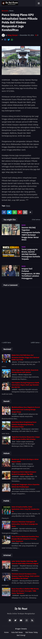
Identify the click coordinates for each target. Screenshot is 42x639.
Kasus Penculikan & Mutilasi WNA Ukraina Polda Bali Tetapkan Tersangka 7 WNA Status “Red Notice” (25, 591)
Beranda (5, 11)
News (11, 11)
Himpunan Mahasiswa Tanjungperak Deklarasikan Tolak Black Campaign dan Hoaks (25, 524)
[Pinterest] (20, 212)
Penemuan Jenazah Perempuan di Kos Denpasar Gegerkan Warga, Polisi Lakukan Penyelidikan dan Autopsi (25, 576)
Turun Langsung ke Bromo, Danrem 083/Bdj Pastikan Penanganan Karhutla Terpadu (31, 254)
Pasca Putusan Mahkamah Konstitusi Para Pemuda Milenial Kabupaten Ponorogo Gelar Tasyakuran (25, 539)
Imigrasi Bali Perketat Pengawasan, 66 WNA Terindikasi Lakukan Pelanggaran (31, 273)
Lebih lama (35, 343)
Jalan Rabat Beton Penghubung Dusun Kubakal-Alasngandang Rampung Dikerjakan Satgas (24, 424)
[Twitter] (9, 40)
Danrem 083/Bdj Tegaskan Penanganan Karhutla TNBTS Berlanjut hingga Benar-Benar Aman (31, 233)
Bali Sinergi (21, 635)
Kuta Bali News (17, 632)
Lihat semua (36, 219)
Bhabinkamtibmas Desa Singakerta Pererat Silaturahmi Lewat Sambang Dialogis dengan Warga (26, 409)
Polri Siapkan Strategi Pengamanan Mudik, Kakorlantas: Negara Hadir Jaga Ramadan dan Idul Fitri (25, 385)
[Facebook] (5, 40)
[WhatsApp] (12, 40)
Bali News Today (32, 632)
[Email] (25, 212)
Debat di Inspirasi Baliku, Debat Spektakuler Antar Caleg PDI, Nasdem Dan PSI (25, 509)
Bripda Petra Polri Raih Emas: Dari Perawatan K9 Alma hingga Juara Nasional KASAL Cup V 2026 (25, 357)
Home (6, 632)
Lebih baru (7, 343)
